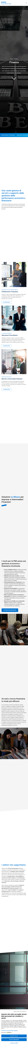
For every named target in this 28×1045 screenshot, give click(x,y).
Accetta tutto (14, 1036)
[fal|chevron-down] (14, 78)
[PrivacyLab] (9, 1032)
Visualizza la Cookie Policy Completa (9, 1030)
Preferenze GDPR (14, 1043)
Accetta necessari (14, 1039)
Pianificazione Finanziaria (8, 135)
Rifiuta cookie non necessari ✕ (20, 1011)
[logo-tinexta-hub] (6, 3)
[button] (26, 3)
